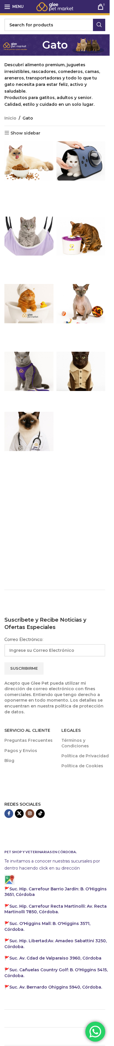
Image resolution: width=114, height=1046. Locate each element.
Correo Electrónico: (23, 639)
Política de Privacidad (85, 755)
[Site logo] (55, 6)
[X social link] (19, 813)
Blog (9, 760)
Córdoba (55, 958)
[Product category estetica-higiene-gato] (28, 316)
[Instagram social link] (29, 813)
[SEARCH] (99, 25)
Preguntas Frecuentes (28, 740)
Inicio (10, 118)
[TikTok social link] (40, 813)
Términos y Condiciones (75, 743)
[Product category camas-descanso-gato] (28, 249)
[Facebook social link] (8, 813)
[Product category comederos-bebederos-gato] (81, 249)
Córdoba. (55, 909)
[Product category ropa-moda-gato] (81, 380)
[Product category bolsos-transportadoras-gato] (81, 177)
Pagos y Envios (20, 750)
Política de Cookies (82, 765)
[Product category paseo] (28, 380)
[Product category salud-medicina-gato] (28, 444)
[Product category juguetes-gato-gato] (81, 312)
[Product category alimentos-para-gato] (28, 169)
